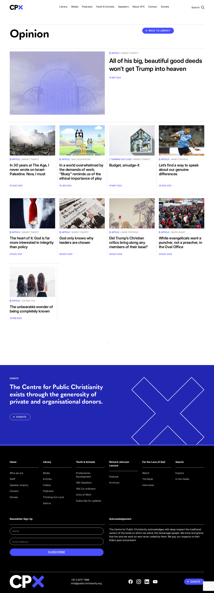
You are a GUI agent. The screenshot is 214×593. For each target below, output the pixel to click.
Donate (165, 6)
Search (47, 503)
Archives (114, 482)
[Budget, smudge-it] (132, 140)
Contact (152, 6)
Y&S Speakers (84, 482)
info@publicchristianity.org (86, 583)
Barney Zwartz (129, 53)
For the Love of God (153, 461)
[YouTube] (155, 581)
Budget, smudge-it (124, 165)
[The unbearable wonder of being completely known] (32, 282)
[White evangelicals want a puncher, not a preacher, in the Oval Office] (181, 213)
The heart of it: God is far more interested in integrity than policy (32, 242)
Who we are (16, 473)
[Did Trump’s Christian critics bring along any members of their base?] (132, 213)
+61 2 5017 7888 (80, 579)
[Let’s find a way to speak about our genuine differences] (181, 140)
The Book (147, 479)
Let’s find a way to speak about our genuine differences (178, 169)
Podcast (113, 476)
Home (13, 461)
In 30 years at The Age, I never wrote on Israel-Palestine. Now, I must (29, 169)
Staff (12, 479)
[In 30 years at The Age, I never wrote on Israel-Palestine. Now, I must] (32, 140)
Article (115, 53)
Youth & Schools (105, 6)
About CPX (138, 6)
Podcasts (87, 6)
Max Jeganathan (81, 159)
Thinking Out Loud (53, 497)
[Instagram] (138, 581)
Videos (47, 485)
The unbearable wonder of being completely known (31, 308)
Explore (179, 473)
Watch (145, 473)
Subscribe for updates (88, 500)
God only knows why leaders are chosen (76, 240)
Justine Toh (28, 300)
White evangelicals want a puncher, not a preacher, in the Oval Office (180, 242)
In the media (182, 479)
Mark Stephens (179, 159)
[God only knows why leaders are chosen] (82, 213)
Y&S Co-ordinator (86, 488)
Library (63, 6)
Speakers (123, 6)
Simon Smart (178, 232)
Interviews (148, 485)
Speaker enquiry (19, 485)
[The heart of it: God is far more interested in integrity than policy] (32, 213)
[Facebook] (130, 581)
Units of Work (83, 494)
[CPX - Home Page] (32, 7)
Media (74, 6)
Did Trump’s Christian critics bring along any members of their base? (128, 242)
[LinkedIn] (147, 581)
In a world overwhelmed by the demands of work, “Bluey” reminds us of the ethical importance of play (81, 172)
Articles (47, 479)
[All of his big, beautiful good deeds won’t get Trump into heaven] (57, 83)
